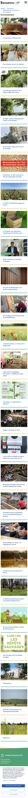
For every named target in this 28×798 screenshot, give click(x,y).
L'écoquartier (7, 683)
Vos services (10, 8)
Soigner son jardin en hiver (11, 430)
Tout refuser (13, 790)
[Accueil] (10, 3)
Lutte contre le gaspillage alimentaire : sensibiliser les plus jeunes (13, 373)
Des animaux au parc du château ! (13, 64)
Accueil (3, 8)
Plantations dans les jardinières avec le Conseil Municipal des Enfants (13, 514)
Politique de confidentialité (9, 780)
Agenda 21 (6, 738)
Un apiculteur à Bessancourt (12, 38)
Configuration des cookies (13, 785)
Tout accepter (13, 794)
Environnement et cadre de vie (11, 10)
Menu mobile (25, 2)
